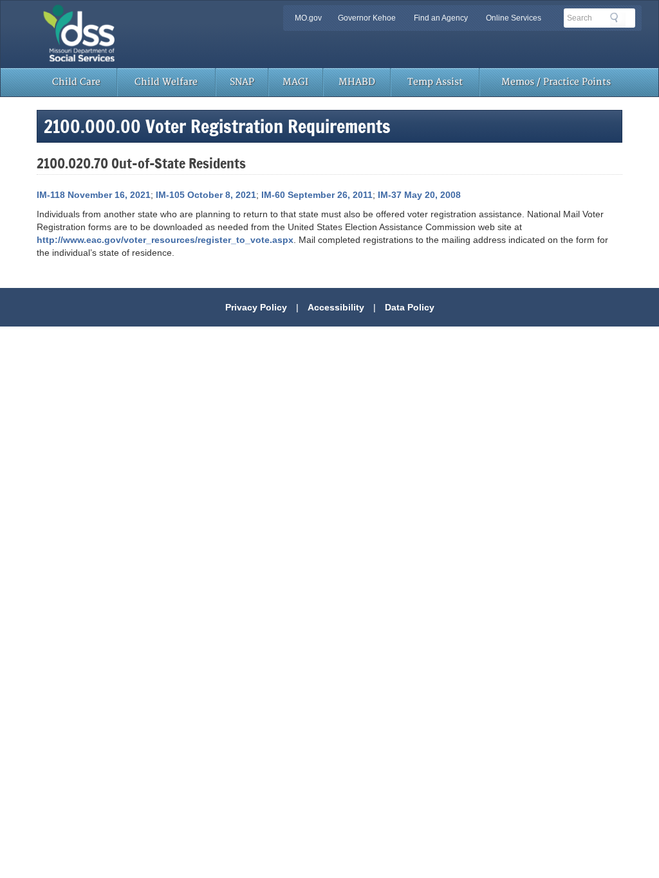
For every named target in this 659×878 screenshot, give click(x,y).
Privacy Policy (256, 307)
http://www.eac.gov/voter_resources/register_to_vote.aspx (165, 240)
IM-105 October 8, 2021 (206, 195)
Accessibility (336, 307)
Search (618, 20)
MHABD (357, 81)
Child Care (76, 81)
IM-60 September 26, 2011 (317, 195)
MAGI (295, 81)
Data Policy (409, 307)
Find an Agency (441, 17)
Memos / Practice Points (556, 81)
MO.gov (308, 17)
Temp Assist (435, 81)
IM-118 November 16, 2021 (94, 195)
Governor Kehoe (367, 17)
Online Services (513, 17)
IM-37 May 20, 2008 (419, 195)
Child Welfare (166, 81)
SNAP (242, 81)
